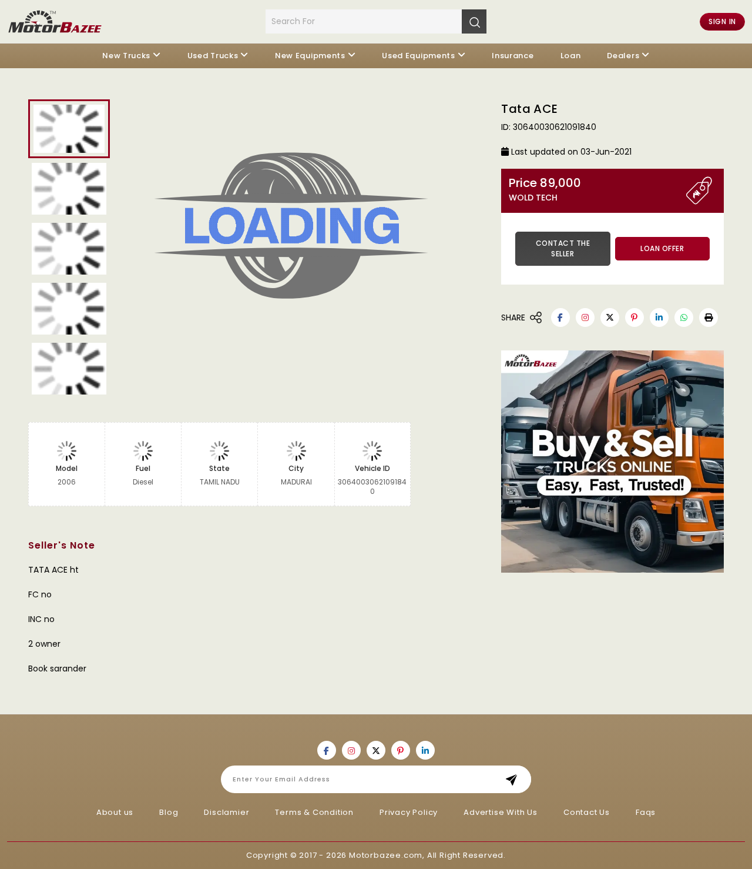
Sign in (722, 21)
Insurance (512, 55)
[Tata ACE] (304, 229)
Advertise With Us (501, 812)
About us (114, 812)
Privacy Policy (409, 812)
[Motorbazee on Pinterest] (634, 317)
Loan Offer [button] (662, 248)
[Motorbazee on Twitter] (609, 317)
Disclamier (226, 812)
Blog (168, 812)
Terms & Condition (314, 812)
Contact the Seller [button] (563, 248)
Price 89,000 (545, 189)
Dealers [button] (623, 55)
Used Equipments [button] (418, 55)
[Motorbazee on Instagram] (585, 317)
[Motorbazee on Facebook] (560, 317)
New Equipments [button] (310, 55)
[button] (708, 317)
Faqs (646, 812)
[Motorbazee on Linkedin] (659, 317)
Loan (570, 55)
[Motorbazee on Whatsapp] (683, 317)
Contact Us (586, 812)
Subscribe (515, 779)
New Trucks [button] (126, 55)
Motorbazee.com (385, 855)
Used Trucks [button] (213, 55)
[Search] (474, 21)
